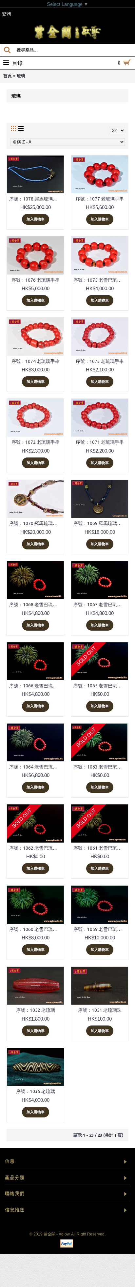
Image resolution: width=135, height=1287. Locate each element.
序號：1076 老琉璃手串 (35, 280)
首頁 (7, 75)
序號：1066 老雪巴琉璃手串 (36, 685)
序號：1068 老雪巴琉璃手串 (36, 604)
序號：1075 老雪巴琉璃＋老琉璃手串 (100, 280)
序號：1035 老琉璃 (35, 1091)
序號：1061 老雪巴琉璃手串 (100, 848)
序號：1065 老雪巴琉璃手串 (100, 685)
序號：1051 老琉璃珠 (100, 1010)
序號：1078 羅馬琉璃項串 (35, 199)
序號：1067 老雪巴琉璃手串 (100, 604)
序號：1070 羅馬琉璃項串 (35, 523)
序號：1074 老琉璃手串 (35, 361)
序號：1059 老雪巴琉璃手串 (100, 929)
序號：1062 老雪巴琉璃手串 (36, 848)
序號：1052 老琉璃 (35, 1010)
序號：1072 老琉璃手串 (35, 442)
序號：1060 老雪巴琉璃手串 (36, 929)
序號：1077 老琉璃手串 (100, 199)
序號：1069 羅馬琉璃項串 (99, 523)
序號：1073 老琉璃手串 (100, 361)
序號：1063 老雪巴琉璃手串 (100, 767)
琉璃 (21, 75)
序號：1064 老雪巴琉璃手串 (36, 767)
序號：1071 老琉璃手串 (100, 442)
